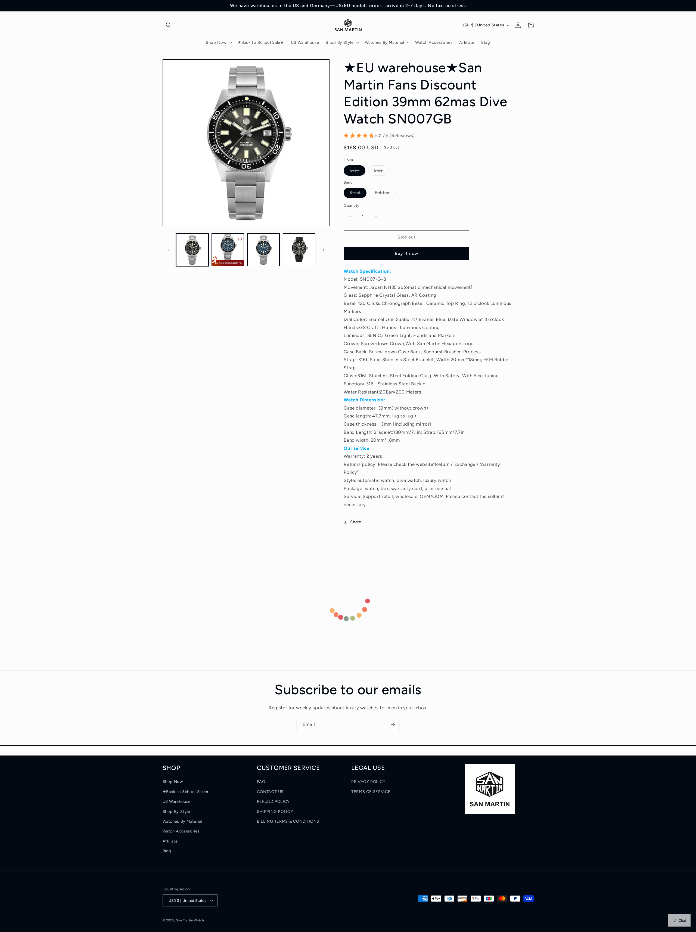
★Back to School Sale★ (186, 791)
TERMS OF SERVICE (371, 791)
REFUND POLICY (273, 801)
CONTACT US (270, 791)
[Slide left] (169, 250)
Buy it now (407, 253)
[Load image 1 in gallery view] (192, 250)
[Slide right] (324, 250)
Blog (167, 851)
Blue (381, 172)
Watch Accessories (181, 831)
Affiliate (170, 841)
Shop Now (173, 781)
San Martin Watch (190, 920)
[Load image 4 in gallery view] (299, 250)
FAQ (261, 781)
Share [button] (355, 521)
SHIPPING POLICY (275, 811)
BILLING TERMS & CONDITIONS (288, 821)
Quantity (351, 205)
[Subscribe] (393, 724)
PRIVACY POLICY (368, 781)
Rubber (385, 194)
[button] (169, 25)
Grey (357, 172)
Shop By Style (176, 811)
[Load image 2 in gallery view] (228, 250)
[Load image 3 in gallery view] (263, 250)
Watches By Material (182, 821)
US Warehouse (177, 801)
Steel (358, 194)
